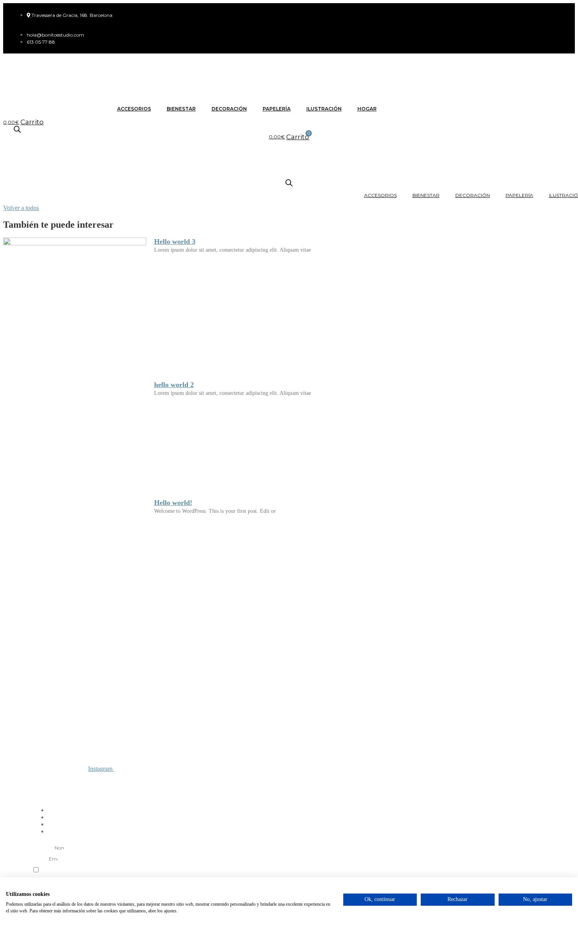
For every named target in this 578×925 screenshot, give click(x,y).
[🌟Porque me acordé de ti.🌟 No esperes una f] (529, 647)
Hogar (367, 109)
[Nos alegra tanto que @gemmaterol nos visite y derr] (433, 647)
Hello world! (173, 503)
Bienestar (181, 109)
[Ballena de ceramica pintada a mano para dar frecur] (241, 647)
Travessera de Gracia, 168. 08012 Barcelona (73, 790)
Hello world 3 (174, 241)
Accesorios (134, 109)
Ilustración (324, 109)
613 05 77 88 (44, 796)
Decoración (229, 109)
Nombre (43, 847)
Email (40, 858)
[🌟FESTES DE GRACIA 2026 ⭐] (145, 647)
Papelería (277, 109)
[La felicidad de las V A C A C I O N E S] (49, 647)
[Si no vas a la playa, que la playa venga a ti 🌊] (337, 647)
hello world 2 (174, 385)
